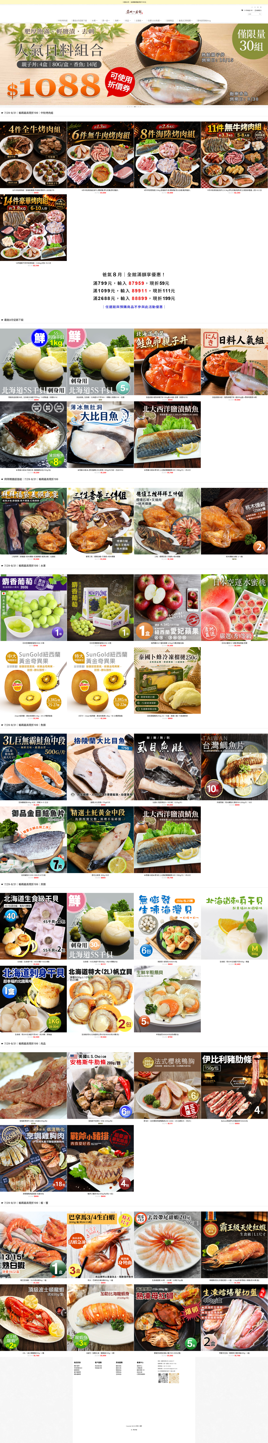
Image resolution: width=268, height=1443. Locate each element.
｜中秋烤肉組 (62, 21)
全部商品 (118, 1374)
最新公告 (118, 1368)
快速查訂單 (98, 1368)
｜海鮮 (116, 21)
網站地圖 (135, 1429)
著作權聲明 (77, 1372)
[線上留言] (252, 7)
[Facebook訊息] (257, 7)
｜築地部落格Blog (203, 21)
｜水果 (93, 21)
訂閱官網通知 (141, 1374)
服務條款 (76, 1370)
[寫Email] (255, 7)
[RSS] (131, 1429)
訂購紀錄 (139, 1368)
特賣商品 (118, 1372)
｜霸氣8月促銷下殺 (79, 21)
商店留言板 (98, 1366)
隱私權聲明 (77, 1374)
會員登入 (259, 10)
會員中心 (139, 1366)
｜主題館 (138, 21)
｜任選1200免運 (153, 21)
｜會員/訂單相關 (184, 21)
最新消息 (118, 1366)
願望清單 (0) (141, 1370)
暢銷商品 (118, 1370)
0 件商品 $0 (249, 10)
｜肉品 (126, 21)
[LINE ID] (260, 7)
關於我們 (76, 1366)
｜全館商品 (169, 21)
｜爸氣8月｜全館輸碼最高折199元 (134, 2)
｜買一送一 (105, 21)
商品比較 (139, 1372)
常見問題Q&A (78, 1368)
